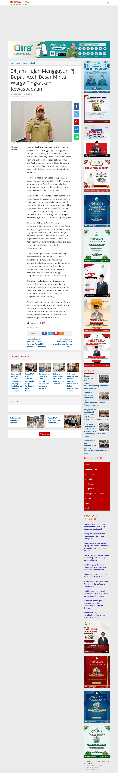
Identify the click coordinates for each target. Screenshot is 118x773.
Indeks (87, 765)
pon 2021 (89, 479)
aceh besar (90, 484)
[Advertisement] (59, 23)
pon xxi (88, 498)
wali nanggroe (91, 469)
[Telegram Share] (76, 129)
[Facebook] (44, 333)
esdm (87, 464)
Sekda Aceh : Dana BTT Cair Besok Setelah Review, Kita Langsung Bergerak (45, 381)
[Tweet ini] (76, 114)
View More (44, 434)
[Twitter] (50, 333)
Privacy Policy (97, 765)
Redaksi (86, 768)
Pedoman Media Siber (91, 770)
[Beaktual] (20, 3)
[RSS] (61, 333)
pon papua (89, 474)
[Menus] (108, 2)
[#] (59, 49)
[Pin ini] (76, 122)
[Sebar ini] (76, 106)
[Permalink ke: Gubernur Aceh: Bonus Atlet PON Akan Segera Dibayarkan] (59, 367)
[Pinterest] (56, 333)
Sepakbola (89, 503)
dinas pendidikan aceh (94, 493)
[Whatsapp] (76, 137)
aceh (87, 508)
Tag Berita (89, 489)
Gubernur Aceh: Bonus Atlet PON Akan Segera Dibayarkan (58, 379)
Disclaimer (95, 768)
